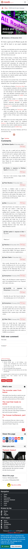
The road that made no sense (11, 403)
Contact (6, 528)
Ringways (3, 123)
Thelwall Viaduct (9, 450)
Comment (3, 345)
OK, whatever (5, 546)
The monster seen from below (11, 391)
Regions (6, 515)
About (5, 521)
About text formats (5, 358)
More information (16, 546)
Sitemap (6, 522)
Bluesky (13, 531)
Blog (6, 8)
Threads (20, 531)
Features (6, 501)
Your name (3, 339)
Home (5, 494)
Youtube (18, 532)
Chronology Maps (20, 86)
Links (5, 505)
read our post (9, 106)
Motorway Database (14, 100)
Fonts (5, 503)
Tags (5, 513)
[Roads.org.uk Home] (7, 2)
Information (7, 498)
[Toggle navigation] (25, 2)
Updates (6, 138)
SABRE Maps (18, 126)
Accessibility (7, 524)
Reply (23, 146)
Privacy (6, 526)
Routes (6, 511)
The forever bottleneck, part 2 (13, 416)
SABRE (21, 95)
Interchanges (20, 109)
